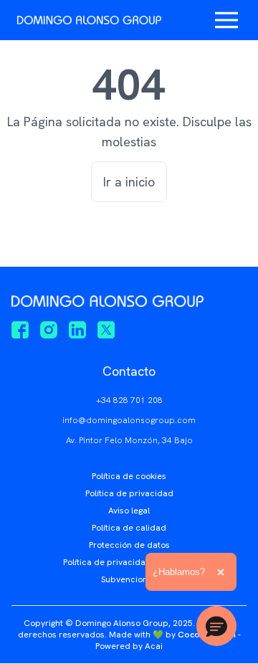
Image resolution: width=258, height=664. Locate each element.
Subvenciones (129, 579)
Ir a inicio (129, 182)
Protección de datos (129, 545)
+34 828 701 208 (129, 400)
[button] (216, 626)
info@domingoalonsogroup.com (129, 420)
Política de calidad (129, 527)
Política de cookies (129, 476)
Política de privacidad (129, 493)
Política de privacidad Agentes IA (129, 562)
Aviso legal (129, 510)
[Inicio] (89, 20)
